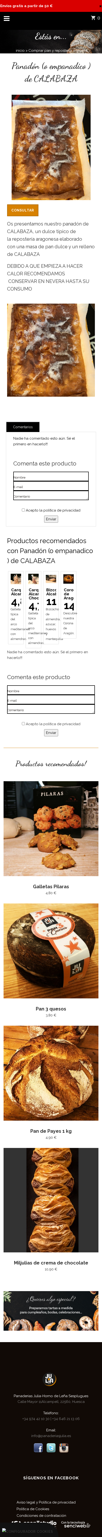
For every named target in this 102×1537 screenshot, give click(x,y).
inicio (20, 50)
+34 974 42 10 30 (36, 1419)
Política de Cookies (33, 1509)
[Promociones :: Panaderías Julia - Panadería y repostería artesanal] (51, 1310)
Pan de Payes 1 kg (51, 1131)
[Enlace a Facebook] (38, 1447)
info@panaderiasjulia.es (51, 1436)
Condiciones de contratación (41, 1515)
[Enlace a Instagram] (64, 1447)
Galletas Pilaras (51, 886)
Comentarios (23, 427)
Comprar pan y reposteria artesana (58, 50)
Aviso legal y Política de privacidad (46, 1502)
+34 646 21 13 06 (65, 1419)
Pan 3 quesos (51, 1009)
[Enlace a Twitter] (51, 1447)
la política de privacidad (59, 510)
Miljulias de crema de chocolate (51, 1263)
